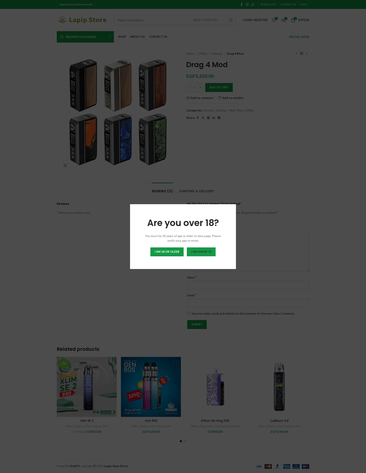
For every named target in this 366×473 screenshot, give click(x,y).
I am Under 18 (201, 251)
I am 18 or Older (167, 251)
